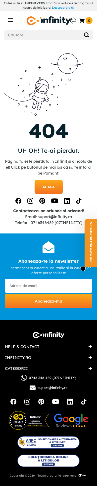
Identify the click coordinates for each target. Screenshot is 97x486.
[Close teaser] (83, 268)
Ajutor (69, 18)
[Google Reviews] (71, 420)
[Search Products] (86, 35)
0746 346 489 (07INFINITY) (52, 378)
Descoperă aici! (63, 7)
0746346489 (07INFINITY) (56, 222)
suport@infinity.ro (55, 216)
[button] (91, 243)
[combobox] (48, 35)
